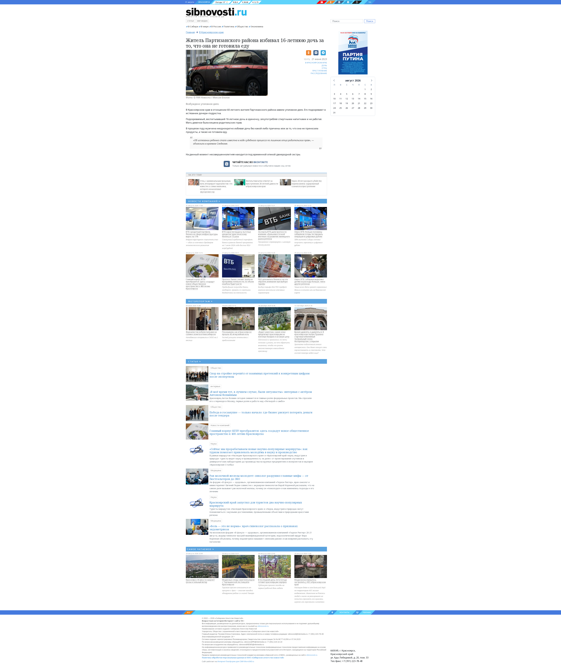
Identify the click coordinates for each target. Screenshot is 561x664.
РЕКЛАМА (367, 612)
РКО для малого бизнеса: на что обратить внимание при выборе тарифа (273, 281)
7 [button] (359, 94)
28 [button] (359, 108)
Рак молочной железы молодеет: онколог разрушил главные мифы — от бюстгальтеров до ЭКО (258, 477)
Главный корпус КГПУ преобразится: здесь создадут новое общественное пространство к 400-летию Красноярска (200, 284)
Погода (218, 2)
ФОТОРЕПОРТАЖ (200, 301)
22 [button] (365, 103)
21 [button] (359, 103)
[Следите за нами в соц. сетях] (322, 2)
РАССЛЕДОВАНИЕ (319, 73)
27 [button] (353, 108)
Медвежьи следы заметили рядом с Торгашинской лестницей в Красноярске (238, 582)
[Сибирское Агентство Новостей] (216, 11)
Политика (229, 26)
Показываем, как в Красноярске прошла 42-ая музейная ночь (237, 333)
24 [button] (334, 108)
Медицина (216, 470)
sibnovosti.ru (263, 626)
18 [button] (340, 103)
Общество (242, 26)
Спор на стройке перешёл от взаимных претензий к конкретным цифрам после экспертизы (259, 375)
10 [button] (334, 98)
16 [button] (371, 98)
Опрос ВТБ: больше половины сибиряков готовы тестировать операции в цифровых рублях (308, 234)
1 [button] (365, 89)
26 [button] (347, 108)
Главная (190, 32)
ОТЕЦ (324, 68)
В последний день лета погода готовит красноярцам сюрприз (272, 580)
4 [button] (340, 94)
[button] (334, 80)
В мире (205, 26)
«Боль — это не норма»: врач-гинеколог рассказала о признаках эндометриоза (253, 527)
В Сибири (193, 26)
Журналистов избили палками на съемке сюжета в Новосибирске (201, 333)
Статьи (190, 21)
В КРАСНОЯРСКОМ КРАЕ (316, 62)
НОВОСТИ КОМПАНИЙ (204, 201)
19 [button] (347, 103)
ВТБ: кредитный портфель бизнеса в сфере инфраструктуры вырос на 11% (202, 234)
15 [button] (365, 98)
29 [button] (365, 108)
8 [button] (365, 94)
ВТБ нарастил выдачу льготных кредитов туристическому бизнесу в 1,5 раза (236, 234)
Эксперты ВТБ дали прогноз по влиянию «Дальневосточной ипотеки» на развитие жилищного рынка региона (274, 235)
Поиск (369, 21)
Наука (214, 443)
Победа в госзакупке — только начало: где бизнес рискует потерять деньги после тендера (260, 414)
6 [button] (352, 94)
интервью (215, 386)
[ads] (353, 53)
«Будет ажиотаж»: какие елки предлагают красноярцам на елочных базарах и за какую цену (273, 334)
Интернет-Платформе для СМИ (230, 661)
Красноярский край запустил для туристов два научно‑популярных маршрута (255, 504)
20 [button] (353, 103)
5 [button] (346, 94)
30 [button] (371, 108)
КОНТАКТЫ (344, 612)
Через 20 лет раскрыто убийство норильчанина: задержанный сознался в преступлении (307, 184)
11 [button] (340, 98)
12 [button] (347, 98)
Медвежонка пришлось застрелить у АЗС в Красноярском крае (310, 582)
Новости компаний (220, 425)
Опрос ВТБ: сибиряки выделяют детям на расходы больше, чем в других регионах (309, 281)
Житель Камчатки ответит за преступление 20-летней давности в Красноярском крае (262, 184)
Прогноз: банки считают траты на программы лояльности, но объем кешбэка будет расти (238, 281)
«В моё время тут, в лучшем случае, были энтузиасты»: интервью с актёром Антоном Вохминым (260, 393)
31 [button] (334, 112)
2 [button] (371, 89)
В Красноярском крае (211, 32)
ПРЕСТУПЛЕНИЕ (319, 70)
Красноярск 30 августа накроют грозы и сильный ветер (200, 580)
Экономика (257, 26)
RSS (188, 612)
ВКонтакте (260, 162)
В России (216, 26)
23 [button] (371, 103)
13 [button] (353, 98)
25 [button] (340, 108)
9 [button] (371, 94)
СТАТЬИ (194, 361)
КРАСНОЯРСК (204, 2)
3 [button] (334, 94)
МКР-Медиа (202, 21)
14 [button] (359, 98)
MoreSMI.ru (249, 661)
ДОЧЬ (324, 65)
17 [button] (334, 103)
